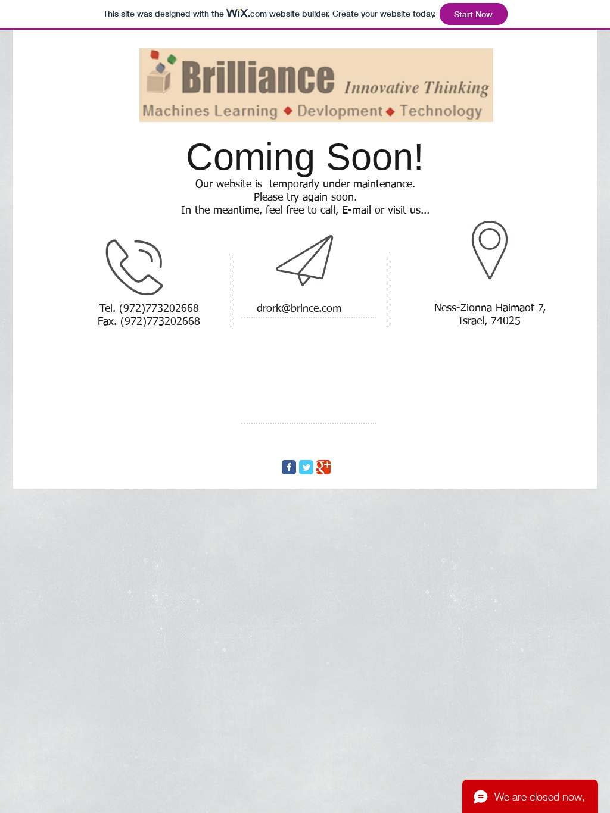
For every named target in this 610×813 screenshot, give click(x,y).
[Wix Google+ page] (323, 467)
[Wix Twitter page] (306, 467)
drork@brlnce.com (299, 309)
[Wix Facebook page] (289, 467)
